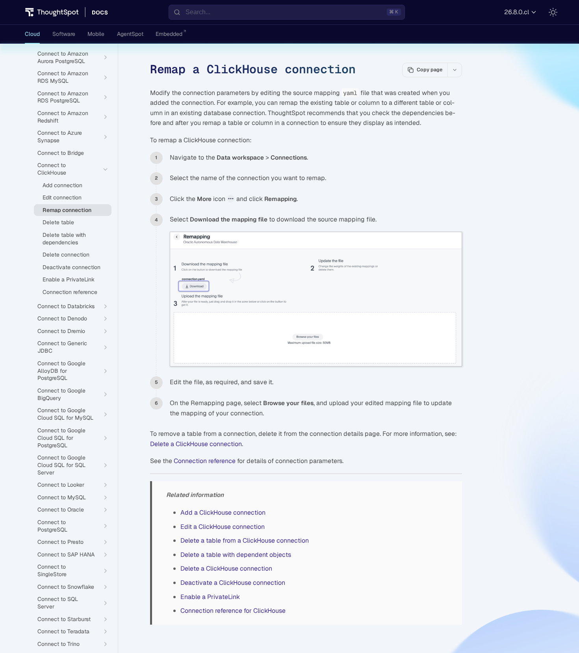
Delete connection (66, 254)
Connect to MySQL (61, 497)
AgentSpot (130, 33)
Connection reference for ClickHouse (233, 610)
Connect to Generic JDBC (62, 347)
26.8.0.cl (516, 12)
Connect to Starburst (64, 619)
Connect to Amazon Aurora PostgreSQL (62, 57)
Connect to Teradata (63, 631)
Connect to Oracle (60, 509)
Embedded (169, 33)
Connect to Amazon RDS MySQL (62, 77)
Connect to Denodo (62, 318)
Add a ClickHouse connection (222, 512)
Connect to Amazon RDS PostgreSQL (62, 97)
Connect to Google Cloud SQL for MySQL (65, 414)
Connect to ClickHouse (51, 169)
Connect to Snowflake (65, 586)
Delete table (58, 222)
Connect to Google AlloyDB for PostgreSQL (61, 371)
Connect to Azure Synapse (59, 136)
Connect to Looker (60, 484)
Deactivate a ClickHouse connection (232, 583)
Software (63, 33)
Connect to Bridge (60, 152)
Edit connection (62, 197)
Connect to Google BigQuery (61, 394)
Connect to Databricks (66, 306)
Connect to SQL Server (57, 602)
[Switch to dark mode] (553, 12)
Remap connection (67, 210)
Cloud (32, 33)
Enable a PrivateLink (210, 597)
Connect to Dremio (61, 331)
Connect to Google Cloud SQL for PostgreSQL (61, 438)
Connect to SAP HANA (66, 554)
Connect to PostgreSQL (52, 526)
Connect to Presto (60, 541)
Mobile (95, 33)
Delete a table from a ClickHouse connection (244, 540)
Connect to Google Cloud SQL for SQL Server (61, 465)
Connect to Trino (58, 643)
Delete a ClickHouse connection (196, 444)
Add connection (62, 185)
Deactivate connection (71, 267)
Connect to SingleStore (52, 570)
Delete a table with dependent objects (235, 555)
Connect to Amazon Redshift (62, 117)
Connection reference (205, 461)
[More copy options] (454, 69)
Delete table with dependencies (64, 238)
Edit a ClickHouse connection (222, 527)
